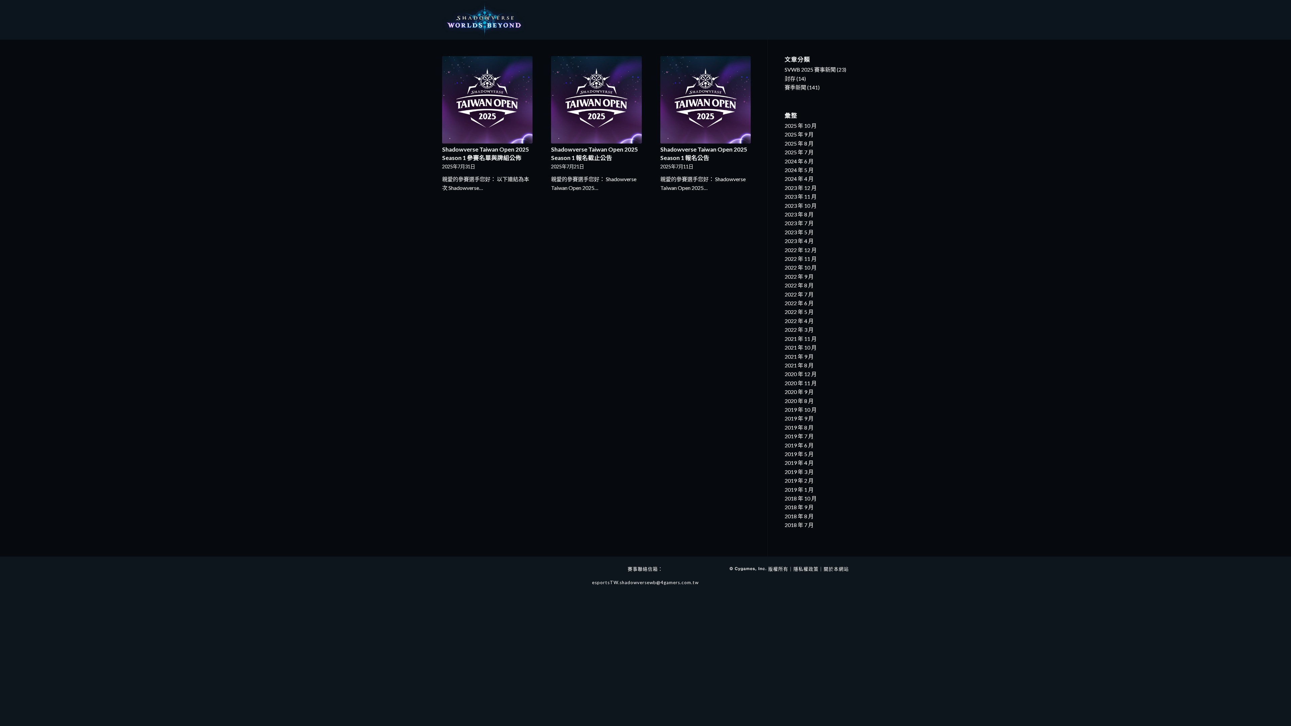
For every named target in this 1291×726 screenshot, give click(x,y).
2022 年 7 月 (799, 294)
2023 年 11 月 (801, 196)
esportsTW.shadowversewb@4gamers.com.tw (645, 582)
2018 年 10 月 (801, 498)
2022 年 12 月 (801, 250)
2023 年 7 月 (799, 223)
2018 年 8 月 (799, 516)
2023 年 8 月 (799, 214)
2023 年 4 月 (799, 241)
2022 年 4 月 (799, 321)
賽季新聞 (795, 87)
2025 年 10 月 (801, 125)
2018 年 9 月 (799, 507)
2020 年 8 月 (799, 401)
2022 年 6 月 (799, 303)
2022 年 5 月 (799, 312)
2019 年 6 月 (799, 445)
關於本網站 (836, 569)
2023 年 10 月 (801, 205)
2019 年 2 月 (799, 480)
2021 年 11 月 (801, 338)
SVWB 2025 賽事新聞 (810, 69)
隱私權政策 (806, 569)
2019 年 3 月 (799, 472)
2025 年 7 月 (799, 152)
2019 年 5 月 (799, 454)
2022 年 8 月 (799, 285)
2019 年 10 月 (801, 409)
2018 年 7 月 (799, 525)
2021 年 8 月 (799, 365)
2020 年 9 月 (799, 392)
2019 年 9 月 (799, 418)
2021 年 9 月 (799, 356)
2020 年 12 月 (801, 374)
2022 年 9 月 (799, 276)
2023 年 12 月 (801, 188)
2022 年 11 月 (801, 258)
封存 (790, 78)
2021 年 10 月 (801, 347)
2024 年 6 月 (799, 161)
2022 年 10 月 (801, 267)
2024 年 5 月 (799, 170)
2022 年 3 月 (799, 329)
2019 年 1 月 (799, 489)
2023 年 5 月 (799, 232)
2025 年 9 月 (799, 134)
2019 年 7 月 (799, 436)
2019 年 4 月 (799, 462)
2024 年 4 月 (799, 178)
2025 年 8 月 (799, 143)
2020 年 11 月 (801, 383)
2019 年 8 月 (799, 427)
